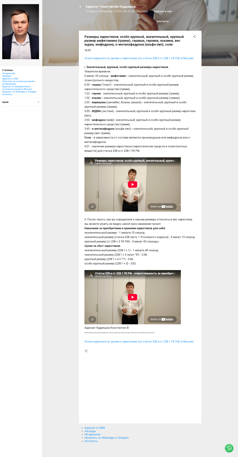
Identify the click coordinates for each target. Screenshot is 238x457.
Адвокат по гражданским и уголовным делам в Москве (17, 87)
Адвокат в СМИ (163, 11)
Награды (90, 431)
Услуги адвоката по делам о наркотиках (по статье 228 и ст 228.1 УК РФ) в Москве (139, 58)
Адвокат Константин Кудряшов (111, 7)
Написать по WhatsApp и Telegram (106, 437)
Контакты (163, 21)
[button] (194, 37)
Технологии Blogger (142, 449)
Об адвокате (92, 434)
